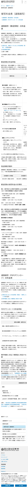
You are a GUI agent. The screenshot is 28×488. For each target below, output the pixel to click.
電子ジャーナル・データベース (12, 110)
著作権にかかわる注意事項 (9, 434)
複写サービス (9, 6)
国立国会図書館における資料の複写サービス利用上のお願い (14, 430)
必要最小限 (7, 485)
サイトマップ (4, 457)
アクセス (3, 455)
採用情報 (3, 466)
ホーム (3, 6)
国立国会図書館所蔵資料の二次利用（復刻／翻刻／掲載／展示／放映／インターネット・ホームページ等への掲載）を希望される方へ (14, 438)
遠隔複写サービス (7, 421)
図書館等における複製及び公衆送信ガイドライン (13, 374)
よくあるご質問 (4, 459)
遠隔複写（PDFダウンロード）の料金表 (12, 20)
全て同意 (21, 485)
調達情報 (3, 468)
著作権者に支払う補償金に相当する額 (12, 298)
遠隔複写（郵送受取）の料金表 (10, 17)
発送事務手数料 (6, 49)
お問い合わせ (4, 461)
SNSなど (3, 471)
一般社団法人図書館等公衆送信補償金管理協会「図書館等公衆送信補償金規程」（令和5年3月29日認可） (14, 404)
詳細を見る (24, 481)
